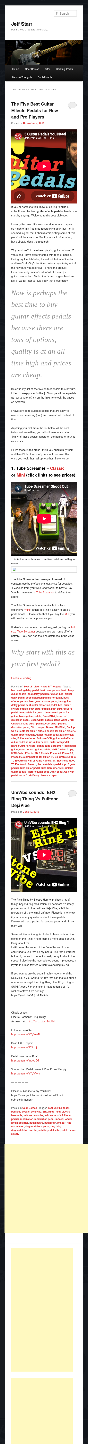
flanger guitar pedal (47, 734)
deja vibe (36, 1111)
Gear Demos (32, 69)
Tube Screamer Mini (52, 768)
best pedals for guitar (31, 712)
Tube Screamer (45, 592)
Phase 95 (16, 757)
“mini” (27, 610)
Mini (21, 475)
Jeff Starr (21, 23)
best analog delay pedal (25, 690)
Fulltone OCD (44, 738)
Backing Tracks (64, 69)
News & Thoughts (22, 77)
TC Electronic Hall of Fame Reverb (31, 760)
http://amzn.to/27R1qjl (24, 1047)
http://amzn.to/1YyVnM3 (25, 1034)
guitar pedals (41, 742)
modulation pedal (44, 1119)
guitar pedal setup (21, 742)
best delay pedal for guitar (43, 694)
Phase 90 (67, 753)
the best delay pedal (49, 764)
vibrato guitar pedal (39, 771)
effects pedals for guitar (52, 731)
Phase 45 (55, 753)
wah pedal (57, 771)
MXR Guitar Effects (22, 753)
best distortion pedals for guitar (44, 697)
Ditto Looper (37, 727)
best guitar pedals (39, 708)
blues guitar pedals (30, 716)
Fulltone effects (26, 738)
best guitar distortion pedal (41, 705)
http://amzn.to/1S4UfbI (41, 1021)
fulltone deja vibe (33, 1115)
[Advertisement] (42, 1310)
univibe (33, 1130)
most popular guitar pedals (34, 749)
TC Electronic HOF (63, 760)
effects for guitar (27, 731)
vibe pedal (61, 1130)
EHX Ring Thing (52, 1111)
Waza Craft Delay (29, 775)
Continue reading (23, 678)
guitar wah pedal (59, 742)
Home (15, 69)
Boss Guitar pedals (41, 720)
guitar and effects (63, 738)
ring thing (56, 1126)
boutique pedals (20, 1111)
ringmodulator (19, 1130)
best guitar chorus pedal (43, 701)
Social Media (45, 77)
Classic (57, 468)
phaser (61, 1122)
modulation (26, 1119)
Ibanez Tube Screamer (50, 746)
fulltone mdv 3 (52, 1115)
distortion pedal (20, 727)
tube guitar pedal (30, 768)
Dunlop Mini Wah (55, 727)
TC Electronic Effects (63, 757)
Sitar (47, 69)
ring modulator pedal (37, 1126)
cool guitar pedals (55, 723)
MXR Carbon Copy (62, 749)
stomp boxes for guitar (36, 757)
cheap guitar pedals (32, 723)
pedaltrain (50, 1122)
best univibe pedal (58, 1108)
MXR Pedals (42, 753)
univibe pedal (46, 1130)
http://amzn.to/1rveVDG (25, 1060)
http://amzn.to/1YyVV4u (25, 1073)
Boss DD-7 (49, 716)
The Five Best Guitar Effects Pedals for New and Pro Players (34, 110)
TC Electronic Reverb (23, 764)
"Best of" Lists (30, 686)
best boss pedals (50, 690)
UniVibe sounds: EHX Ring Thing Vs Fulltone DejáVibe (35, 798)
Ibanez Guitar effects (23, 746)
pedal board (36, 1122)
